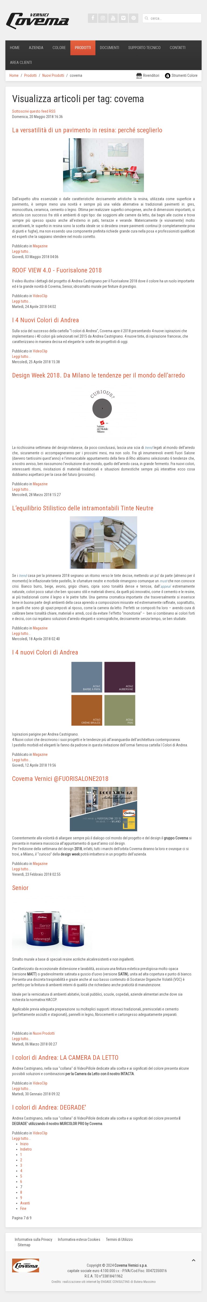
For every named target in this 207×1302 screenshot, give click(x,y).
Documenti (109, 47)
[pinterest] (133, 18)
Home (15, 47)
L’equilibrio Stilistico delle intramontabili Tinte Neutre (82, 508)
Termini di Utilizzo (119, 1239)
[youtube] (113, 18)
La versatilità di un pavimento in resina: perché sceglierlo (87, 130)
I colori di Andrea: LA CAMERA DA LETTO (65, 1057)
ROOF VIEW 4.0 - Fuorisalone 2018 (57, 270)
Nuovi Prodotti (53, 75)
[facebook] (92, 18)
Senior (20, 888)
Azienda (36, 47)
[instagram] (103, 18)
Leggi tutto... (21, 251)
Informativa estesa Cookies (79, 1239)
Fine (23, 1208)
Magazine (40, 246)
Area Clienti (21, 62)
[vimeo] (123, 18)
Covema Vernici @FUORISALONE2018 (60, 778)
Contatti (177, 47)
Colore (59, 47)
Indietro (26, 1149)
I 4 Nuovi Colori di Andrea (45, 320)
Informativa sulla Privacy (33, 1239)
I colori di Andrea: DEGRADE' (49, 1107)
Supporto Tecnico (144, 47)
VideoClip (40, 296)
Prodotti (83, 47)
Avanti (25, 1203)
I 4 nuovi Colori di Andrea (45, 652)
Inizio (24, 1144)
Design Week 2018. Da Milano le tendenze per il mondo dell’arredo (98, 375)
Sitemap (24, 1245)
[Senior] (52, 926)
